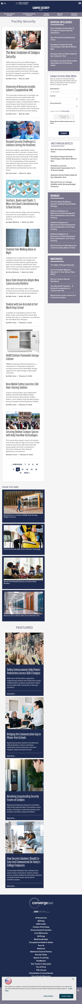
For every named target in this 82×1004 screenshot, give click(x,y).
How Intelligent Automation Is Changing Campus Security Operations (62, 30)
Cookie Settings (48, 996)
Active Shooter (46, 14)
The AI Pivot (41, 967)
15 (32, 469)
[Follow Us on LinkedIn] (2, 4)
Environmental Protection (41, 930)
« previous (17, 464)
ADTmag (41, 921)
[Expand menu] (80, 3)
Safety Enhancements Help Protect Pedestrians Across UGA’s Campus (23, 671)
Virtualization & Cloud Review (41, 973)
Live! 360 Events (41, 933)
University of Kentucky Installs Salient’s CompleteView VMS (20, 88)
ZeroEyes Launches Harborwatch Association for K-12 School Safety (64, 63)
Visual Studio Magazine (41, 976)
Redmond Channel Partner (41, 952)
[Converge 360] (41, 903)
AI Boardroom (41, 918)
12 (18, 469)
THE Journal (41, 970)
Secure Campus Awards (9, 14)
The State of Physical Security (62, 265)
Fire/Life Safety (60, 14)
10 (37, 464)
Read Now (10, 694)
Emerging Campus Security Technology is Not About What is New (64, 46)
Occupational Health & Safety (41, 942)
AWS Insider (41, 924)
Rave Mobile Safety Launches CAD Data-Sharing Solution (22, 386)
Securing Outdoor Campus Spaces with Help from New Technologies (22, 433)
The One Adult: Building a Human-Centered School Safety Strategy (63, 204)
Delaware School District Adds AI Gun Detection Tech (22, 616)
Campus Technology (41, 927)
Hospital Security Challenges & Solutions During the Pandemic (21, 143)
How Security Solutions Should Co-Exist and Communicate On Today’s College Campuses (23, 862)
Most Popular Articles (62, 143)
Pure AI (41, 945)
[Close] (73, 979)
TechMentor (41, 961)
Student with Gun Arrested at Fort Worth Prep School (22, 306)
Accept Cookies (66, 996)
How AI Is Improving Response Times (63, 38)
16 (36, 469)
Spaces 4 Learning (41, 958)
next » (27, 473)
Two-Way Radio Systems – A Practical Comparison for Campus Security (62, 288)
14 (27, 469)
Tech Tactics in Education (41, 964)
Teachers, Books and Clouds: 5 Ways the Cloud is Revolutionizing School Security (22, 204)
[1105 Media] (41, 912)
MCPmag (41, 936)
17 (20, 473)
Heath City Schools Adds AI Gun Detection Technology (22, 549)
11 (13, 469)
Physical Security (74, 14)
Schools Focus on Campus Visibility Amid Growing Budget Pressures (63, 184)
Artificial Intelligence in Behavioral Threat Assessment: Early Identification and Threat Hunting (63, 214)
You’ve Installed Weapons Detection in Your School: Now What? (63, 272)
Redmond (41, 948)
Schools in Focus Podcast (29, 14)
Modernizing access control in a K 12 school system (63, 296)
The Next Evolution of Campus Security (23, 55)
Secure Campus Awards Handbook (60, 280)
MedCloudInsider (41, 939)
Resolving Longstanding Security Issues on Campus (23, 798)
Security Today (41, 955)
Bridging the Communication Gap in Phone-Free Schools (24, 736)
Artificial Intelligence (61, 22)
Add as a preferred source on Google (23, 3)
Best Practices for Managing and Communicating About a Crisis (63, 246)
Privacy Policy (66, 111)
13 (22, 469)
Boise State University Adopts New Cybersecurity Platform (22, 282)
